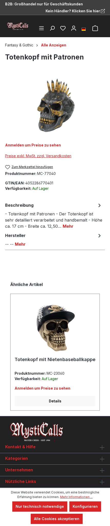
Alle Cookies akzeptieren (56, 519)
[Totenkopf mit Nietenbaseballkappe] (55, 327)
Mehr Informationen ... (76, 497)
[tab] (53, 215)
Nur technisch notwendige (40, 506)
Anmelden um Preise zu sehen (33, 145)
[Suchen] (52, 28)
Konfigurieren (85, 506)
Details (55, 401)
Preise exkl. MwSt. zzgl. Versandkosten (38, 156)
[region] (55, 105)
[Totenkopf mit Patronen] (55, 105)
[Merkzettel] (63, 28)
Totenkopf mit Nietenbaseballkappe (55, 359)
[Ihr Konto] (74, 28)
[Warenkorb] (95, 28)
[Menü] (41, 28)
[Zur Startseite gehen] (18, 26)
